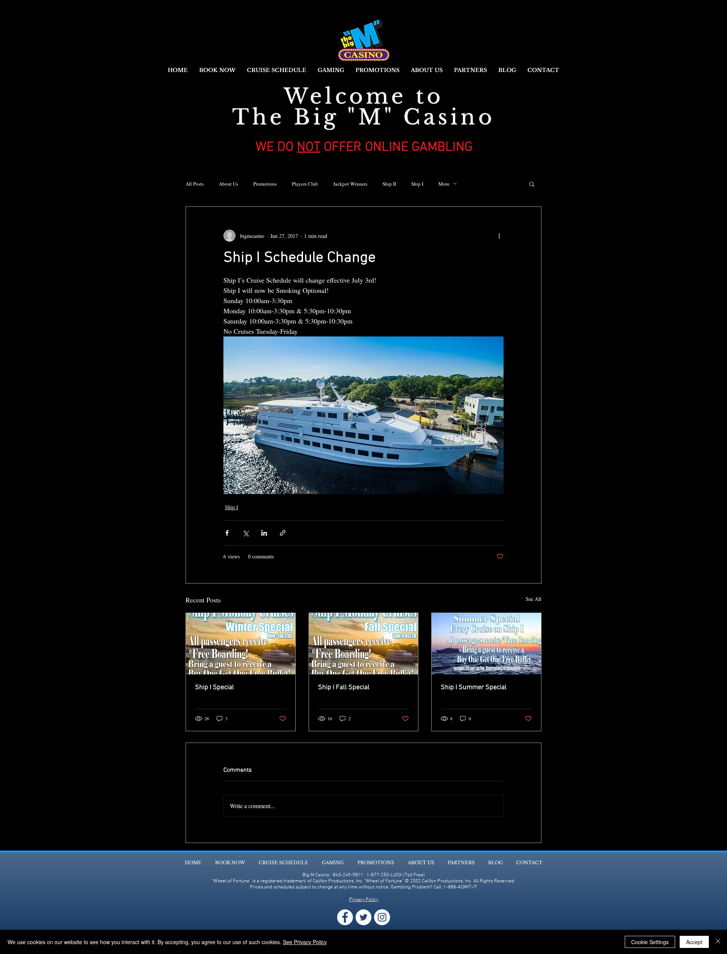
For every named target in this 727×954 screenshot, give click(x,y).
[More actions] (499, 235)
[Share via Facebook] (227, 532)
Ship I (417, 183)
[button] (531, 184)
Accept (694, 942)
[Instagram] (382, 917)
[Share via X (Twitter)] (245, 532)
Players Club (305, 183)
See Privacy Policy (305, 942)
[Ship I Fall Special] (363, 643)
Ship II (389, 183)
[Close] (717, 942)
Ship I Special (214, 687)
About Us (228, 183)
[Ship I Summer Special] (486, 643)
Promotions (265, 183)
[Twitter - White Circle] (363, 917)
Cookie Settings (650, 942)
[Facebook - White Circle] (345, 917)
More (443, 183)
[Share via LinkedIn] (264, 532)
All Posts (195, 183)
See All (533, 598)
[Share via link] (282, 532)
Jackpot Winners (350, 183)
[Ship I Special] (240, 643)
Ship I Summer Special (474, 687)
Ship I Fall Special (344, 687)
